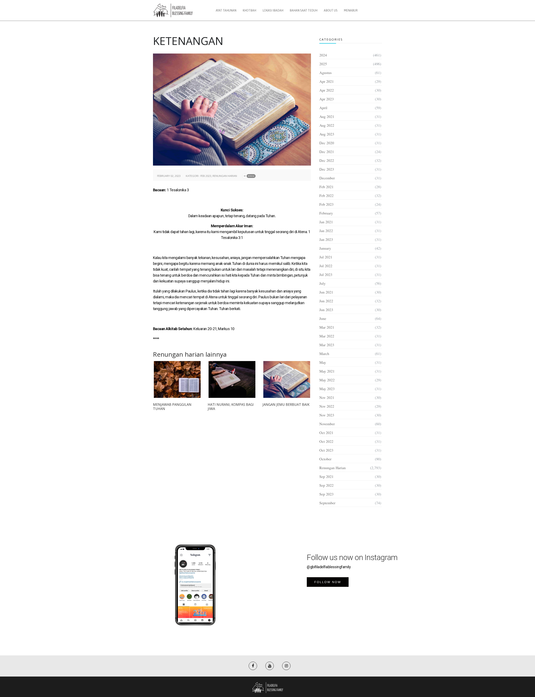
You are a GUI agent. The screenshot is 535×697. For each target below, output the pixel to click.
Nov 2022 (326, 406)
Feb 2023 (205, 176)
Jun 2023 (326, 309)
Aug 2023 (326, 134)
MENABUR (351, 10)
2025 (323, 63)
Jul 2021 (325, 256)
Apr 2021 (326, 81)
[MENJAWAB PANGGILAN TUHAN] (177, 379)
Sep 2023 (326, 494)
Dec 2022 (326, 160)
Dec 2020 (326, 142)
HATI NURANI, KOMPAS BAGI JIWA (231, 406)
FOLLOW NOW (327, 582)
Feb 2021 (326, 186)
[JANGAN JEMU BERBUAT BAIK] (286, 379)
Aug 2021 (326, 116)
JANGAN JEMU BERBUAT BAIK (286, 404)
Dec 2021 (326, 151)
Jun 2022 (326, 300)
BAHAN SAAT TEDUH (303, 10)
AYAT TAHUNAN (226, 10)
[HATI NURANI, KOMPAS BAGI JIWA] (232, 379)
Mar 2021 (326, 327)
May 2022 (327, 379)
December (327, 177)
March (324, 353)
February (326, 213)
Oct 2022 (326, 441)
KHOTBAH (249, 10)
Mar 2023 (326, 344)
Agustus (325, 72)
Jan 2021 (326, 221)
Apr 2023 (326, 98)
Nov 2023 (326, 414)
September (327, 502)
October (325, 458)
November (327, 423)
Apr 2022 (326, 90)
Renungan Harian (225, 176)
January (325, 248)
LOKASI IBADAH (272, 10)
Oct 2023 (326, 450)
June (322, 318)
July (322, 283)
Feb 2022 (326, 195)
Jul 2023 (325, 274)
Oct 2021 (326, 432)
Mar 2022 (326, 335)
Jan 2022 (326, 230)
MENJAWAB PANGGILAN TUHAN (172, 406)
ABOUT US (331, 10)
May (322, 362)
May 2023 (327, 388)
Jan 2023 (326, 239)
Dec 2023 (326, 169)
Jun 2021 (326, 292)
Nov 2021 (326, 397)
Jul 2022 (325, 265)
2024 (323, 54)
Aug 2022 (326, 125)
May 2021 (327, 371)
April (323, 107)
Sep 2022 (326, 485)
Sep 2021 (326, 476)
